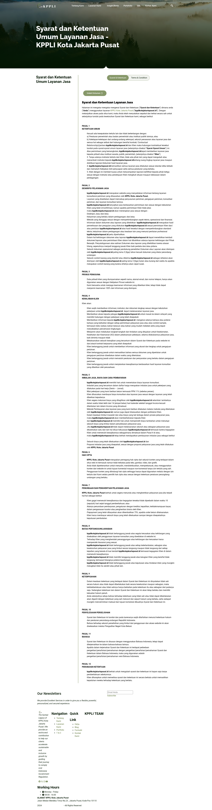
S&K (139, 6)
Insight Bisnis (113, 6)
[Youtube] (47, 781)
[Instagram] (44, 781)
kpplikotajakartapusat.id (52, 805)
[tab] (118, 78)
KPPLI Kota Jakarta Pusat (121, 110)
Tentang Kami (78, 6)
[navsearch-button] (171, 5)
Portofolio (128, 6)
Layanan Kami (94, 6)
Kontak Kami (150, 6)
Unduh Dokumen (93, 93)
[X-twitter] (42, 781)
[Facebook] (40, 781)
